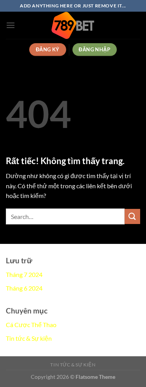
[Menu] (10, 25)
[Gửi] (132, 216)
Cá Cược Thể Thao (31, 324)
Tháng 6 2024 (24, 288)
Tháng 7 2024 (24, 274)
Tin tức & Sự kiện (29, 338)
